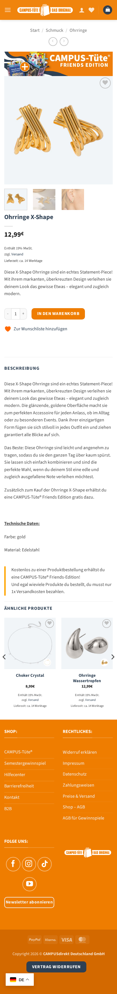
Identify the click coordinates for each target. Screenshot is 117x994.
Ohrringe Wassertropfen (87, 678)
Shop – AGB (74, 807)
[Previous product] (64, 41)
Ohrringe (78, 30)
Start (34, 30)
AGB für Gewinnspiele (83, 818)
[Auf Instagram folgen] (29, 864)
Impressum (73, 763)
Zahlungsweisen (78, 785)
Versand (17, 254)
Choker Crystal (30, 675)
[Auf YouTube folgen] (29, 884)
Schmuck (54, 30)
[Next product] (53, 41)
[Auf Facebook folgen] (13, 864)
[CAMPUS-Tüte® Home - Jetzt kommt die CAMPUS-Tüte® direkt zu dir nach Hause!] (45, 9)
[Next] (103, 130)
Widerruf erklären (80, 752)
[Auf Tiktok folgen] (44, 864)
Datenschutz (75, 774)
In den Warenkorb (58, 313)
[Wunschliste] (91, 10)
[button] (7, 10)
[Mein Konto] (82, 10)
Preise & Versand (79, 796)
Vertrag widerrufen (56, 967)
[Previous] (14, 130)
